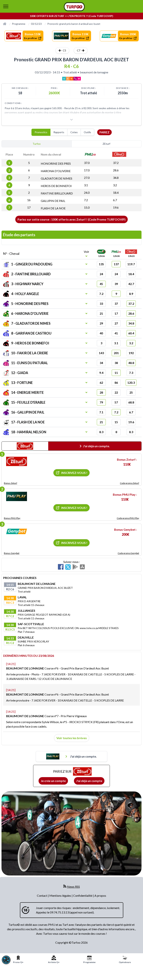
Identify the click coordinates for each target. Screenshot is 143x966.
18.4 (116, 192)
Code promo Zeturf (129, 483)
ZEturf (106, 143)
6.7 (115, 200)
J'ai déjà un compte (89, 781)
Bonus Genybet (11, 553)
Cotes (74, 132)
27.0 (87, 177)
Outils (87, 132)
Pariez (104, 132)
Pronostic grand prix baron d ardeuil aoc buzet (73, 23)
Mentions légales (60, 895)
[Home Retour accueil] (74, 6)
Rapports (58, 132)
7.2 (86, 200)
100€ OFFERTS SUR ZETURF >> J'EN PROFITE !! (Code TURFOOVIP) (71, 16)
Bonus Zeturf (10, 483)
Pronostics (41, 132)
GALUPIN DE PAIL (53, 200)
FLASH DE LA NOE (53, 208)
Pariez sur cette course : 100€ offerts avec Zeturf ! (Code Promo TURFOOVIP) (71, 219)
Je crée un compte (53, 781)
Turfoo (37, 143)
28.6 (116, 170)
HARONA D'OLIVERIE (56, 171)
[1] (16, 461)
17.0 (87, 170)
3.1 (86, 185)
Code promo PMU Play (128, 518)
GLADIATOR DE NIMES (56, 178)
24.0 (87, 192)
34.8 (116, 177)
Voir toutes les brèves (71, 738)
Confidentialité (83, 895)
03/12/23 (36, 23)
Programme (18, 23)
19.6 (116, 207)
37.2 (116, 162)
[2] (16, 496)
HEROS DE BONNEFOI (56, 186)
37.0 (87, 162)
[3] (16, 531)
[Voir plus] (71, 120)
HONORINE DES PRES (56, 163)
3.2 (115, 185)
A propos (100, 895)
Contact (42, 895)
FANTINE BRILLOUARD (57, 193)
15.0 (87, 207)
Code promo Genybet (128, 553)
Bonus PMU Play (12, 518)
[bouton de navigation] (6, 6)
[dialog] (6, 960)
